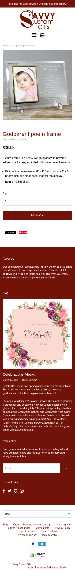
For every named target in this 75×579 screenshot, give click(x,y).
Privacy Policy (62, 527)
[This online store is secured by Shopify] (37, 558)
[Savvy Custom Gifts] (37, 19)
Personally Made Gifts (15, 139)
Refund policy (49, 534)
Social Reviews (48, 531)
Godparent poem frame (23, 45)
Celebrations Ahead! (19, 374)
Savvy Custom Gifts (22, 564)
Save (24, 232)
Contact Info (42, 527)
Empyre (30, 566)
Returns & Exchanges (18, 527)
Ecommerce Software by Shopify (50, 566)
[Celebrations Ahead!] (37, 334)
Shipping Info (63, 524)
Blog (5, 524)
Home (6, 45)
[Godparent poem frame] (37, 85)
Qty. (5, 193)
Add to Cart (37, 215)
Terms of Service (25, 531)
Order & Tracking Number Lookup (32, 524)
